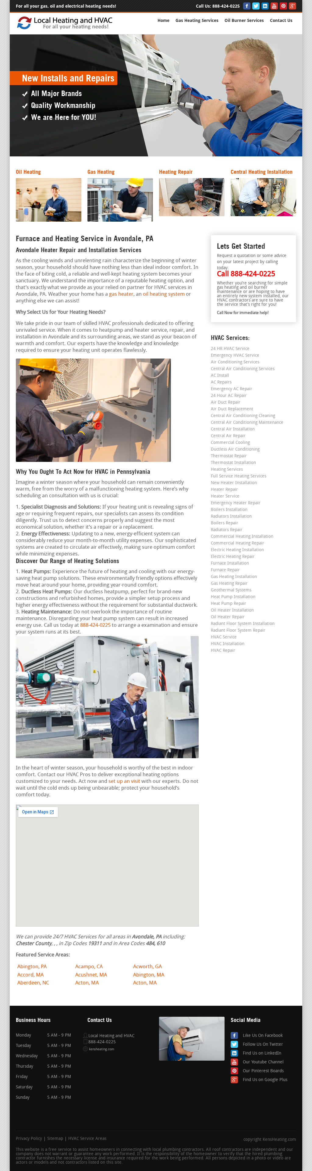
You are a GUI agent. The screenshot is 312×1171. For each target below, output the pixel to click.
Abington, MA (148, 975)
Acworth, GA (147, 966)
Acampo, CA (89, 966)
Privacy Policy (29, 1139)
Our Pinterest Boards (263, 1071)
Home (163, 20)
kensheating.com (101, 1049)
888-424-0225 (226, 6)
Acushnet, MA (91, 975)
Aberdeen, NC (33, 983)
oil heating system (164, 294)
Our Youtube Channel (263, 1062)
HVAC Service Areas (87, 1139)
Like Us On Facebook (263, 1036)
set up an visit (124, 781)
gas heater (121, 294)
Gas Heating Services (197, 20)
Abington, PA (32, 966)
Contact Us (281, 20)
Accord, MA (30, 975)
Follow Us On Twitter (263, 1044)
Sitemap (55, 1139)
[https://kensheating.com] (65, 29)
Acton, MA (87, 983)
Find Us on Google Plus (265, 1080)
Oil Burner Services (244, 20)
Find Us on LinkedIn (262, 1053)
